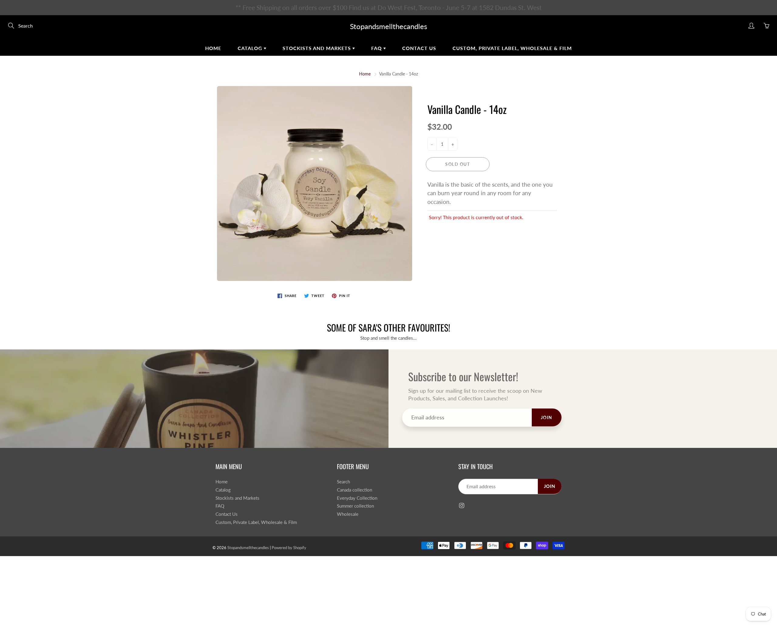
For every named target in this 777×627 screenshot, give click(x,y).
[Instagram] (447, 130)
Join (491, 111)
